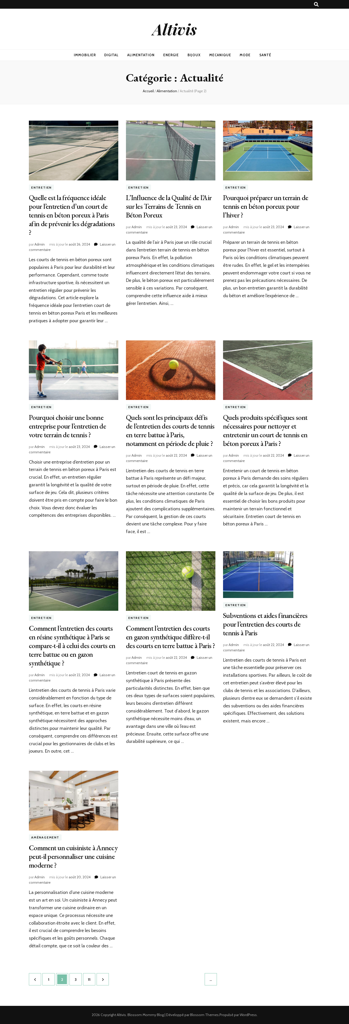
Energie (171, 55)
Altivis (175, 29)
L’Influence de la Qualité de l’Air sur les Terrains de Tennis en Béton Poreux (169, 206)
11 (91, 979)
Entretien (41, 187)
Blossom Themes (204, 1015)
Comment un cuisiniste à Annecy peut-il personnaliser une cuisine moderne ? (73, 856)
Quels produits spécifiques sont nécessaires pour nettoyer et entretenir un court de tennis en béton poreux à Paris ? (265, 430)
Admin (39, 244)
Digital (111, 55)
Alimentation (141, 55)
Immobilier (85, 55)
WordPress (248, 1015)
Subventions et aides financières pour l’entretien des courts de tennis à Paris (265, 624)
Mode (245, 55)
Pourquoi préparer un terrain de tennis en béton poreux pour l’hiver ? (265, 206)
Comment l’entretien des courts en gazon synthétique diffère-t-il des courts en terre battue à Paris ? (170, 637)
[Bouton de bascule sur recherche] (316, 4)
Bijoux (194, 55)
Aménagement (45, 837)
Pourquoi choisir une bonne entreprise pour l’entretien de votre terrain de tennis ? (67, 426)
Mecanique (220, 55)
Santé (265, 55)
